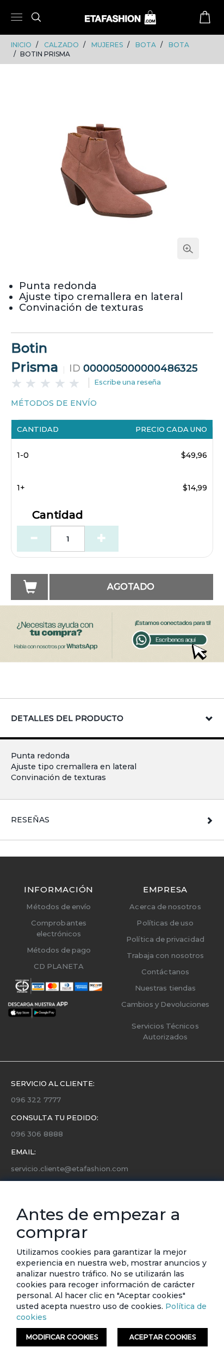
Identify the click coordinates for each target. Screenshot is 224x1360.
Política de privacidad (165, 939)
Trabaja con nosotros (165, 955)
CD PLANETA (59, 966)
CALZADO (61, 45)
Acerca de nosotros (165, 906)
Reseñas (30, 820)
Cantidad (57, 515)
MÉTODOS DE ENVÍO (54, 403)
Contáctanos (165, 971)
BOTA (145, 45)
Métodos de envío (58, 906)
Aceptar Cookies (162, 1337)
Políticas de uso (165, 922)
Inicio (21, 45)
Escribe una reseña (127, 382)
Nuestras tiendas (165, 988)
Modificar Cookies (62, 1337)
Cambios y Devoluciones (165, 1004)
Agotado (130, 587)
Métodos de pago (59, 950)
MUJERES (107, 45)
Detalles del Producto (67, 718)
